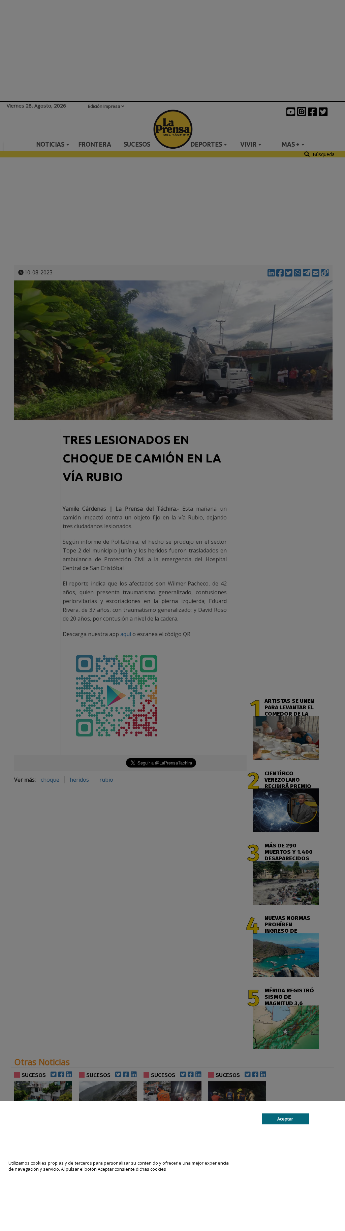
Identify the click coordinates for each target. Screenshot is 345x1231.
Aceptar (285, 1119)
